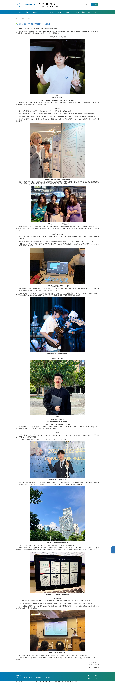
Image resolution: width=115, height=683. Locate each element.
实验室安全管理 (86, 12)
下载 (95, 12)
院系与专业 (44, 12)
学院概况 (27, 12)
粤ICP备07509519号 (59, 681)
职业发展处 (38, 677)
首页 (20, 12)
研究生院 (31, 677)
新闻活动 (68, 12)
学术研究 (60, 12)
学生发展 (52, 12)
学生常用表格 (47, 677)
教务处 (25, 677)
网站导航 (94, 5)
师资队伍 (35, 12)
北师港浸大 (19, 677)
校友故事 (76, 12)
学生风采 (27, 18)
